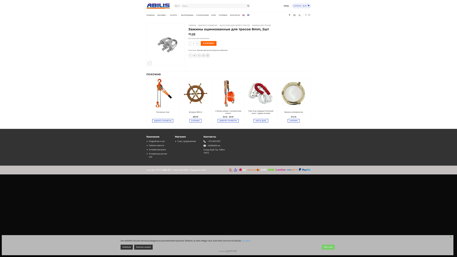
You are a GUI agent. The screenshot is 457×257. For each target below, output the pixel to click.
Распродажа (187, 15)
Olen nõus (328, 247)
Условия (223, 15)
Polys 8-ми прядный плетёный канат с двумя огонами (260, 112)
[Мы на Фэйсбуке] (306, 15)
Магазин (161, 15)
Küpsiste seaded (143, 247)
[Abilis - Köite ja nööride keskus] (158, 6)
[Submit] (248, 6)
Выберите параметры (162, 121)
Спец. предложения (186, 141)
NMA (186, 170)
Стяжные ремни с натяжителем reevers (228, 112)
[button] (286, 6)
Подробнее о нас (157, 141)
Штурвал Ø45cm (195, 112)
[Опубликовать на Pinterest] (203, 55)
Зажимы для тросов (261, 25)
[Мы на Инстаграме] (309, 15)
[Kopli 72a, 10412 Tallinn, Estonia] (290, 15)
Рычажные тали (162, 112)
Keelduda (126, 247)
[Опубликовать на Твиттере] (195, 55)
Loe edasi (246, 240)
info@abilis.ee (214, 145)
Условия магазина (157, 149)
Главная (150, 15)
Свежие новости (156, 145)
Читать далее (260, 121)
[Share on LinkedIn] (208, 55)
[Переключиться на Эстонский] (248, 15)
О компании (202, 15)
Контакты (235, 15)
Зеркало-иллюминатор (293, 112)
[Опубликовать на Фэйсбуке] (190, 55)
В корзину (208, 43)
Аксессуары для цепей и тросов (235, 25)
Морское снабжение (207, 25)
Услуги (173, 15)
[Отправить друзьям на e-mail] (199, 55)
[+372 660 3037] (300, 15)
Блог (213, 15)
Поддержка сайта (198, 170)
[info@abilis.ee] (294, 15)
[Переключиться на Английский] (243, 15)
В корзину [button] (195, 121)
